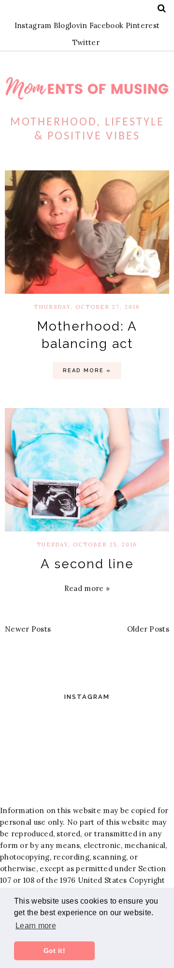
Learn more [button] (35, 926)
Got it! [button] (54, 950)
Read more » (87, 370)
